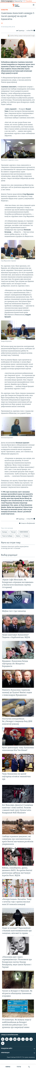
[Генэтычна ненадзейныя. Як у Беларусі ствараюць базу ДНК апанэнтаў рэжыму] (18, 708)
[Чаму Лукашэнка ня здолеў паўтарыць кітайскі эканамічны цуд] (18, 763)
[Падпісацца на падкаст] (19, 1039)
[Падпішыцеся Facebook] (6, 1039)
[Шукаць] (29, 1067)
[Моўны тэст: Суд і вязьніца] (18, 600)
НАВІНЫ (8, 1067)
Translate (29, 1)
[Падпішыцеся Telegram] (31, 1039)
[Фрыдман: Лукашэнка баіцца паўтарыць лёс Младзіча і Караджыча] (18, 650)
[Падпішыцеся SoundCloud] (23, 1039)
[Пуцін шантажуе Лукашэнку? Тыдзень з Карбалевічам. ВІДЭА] (18, 624)
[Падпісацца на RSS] (2, 1043)
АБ (2, 23)
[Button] (20, 31)
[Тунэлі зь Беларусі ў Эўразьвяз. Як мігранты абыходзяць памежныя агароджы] (18, 980)
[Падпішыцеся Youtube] (15, 1039)
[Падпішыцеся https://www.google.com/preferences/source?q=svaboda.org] (2, 1039)
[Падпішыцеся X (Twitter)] (10, 1039)
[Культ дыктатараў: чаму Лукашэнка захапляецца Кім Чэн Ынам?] (18, 736)
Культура (4, 10)
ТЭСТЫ (19, 1067)
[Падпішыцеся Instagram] (27, 1039)
